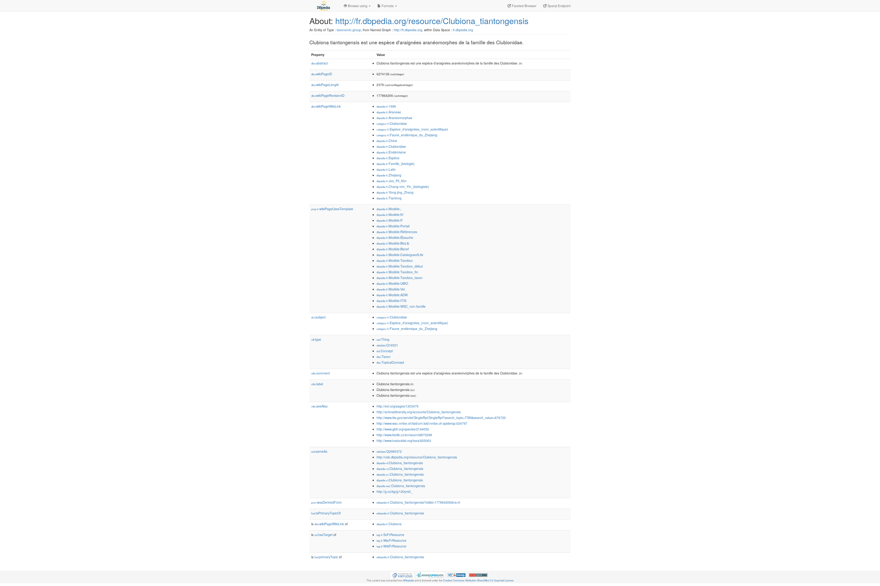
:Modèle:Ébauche (395, 237)
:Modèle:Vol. (391, 289)
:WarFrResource (391, 540)
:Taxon (383, 356)
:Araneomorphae (394, 117)
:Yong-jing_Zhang (395, 192)
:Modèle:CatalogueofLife (400, 254)
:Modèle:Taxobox (395, 260)
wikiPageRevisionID (327, 95)
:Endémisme (391, 152)
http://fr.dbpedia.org (408, 30)
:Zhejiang (389, 175)
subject (318, 317)
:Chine (387, 140)
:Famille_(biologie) (396, 163)
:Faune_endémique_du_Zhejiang (407, 135)
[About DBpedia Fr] (323, 5)
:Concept (385, 351)
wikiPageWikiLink (326, 106)
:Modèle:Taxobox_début (400, 266)
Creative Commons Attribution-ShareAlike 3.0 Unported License (478, 580)
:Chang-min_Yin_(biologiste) (403, 186)
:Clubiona (389, 524)
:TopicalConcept (390, 362)
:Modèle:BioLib (393, 243)
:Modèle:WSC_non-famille (401, 306)
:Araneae (389, 112)
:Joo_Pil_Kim (392, 181)
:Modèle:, (389, 208)
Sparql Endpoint (559, 5)
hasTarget (323, 534)
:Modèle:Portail (393, 226)
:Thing (383, 339)
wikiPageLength (325, 84)
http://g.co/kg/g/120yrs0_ (394, 491)
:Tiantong (389, 198)
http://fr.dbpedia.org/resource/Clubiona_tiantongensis (431, 20)
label (317, 384)
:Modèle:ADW (392, 295)
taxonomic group (349, 30)
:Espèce (388, 158)
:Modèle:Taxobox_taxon (400, 277)
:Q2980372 (389, 451)
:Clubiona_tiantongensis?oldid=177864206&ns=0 (418, 502)
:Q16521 (387, 345)
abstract (319, 63)
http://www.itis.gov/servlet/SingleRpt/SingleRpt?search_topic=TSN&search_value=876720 (441, 417)
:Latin (386, 169)
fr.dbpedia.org (463, 30)
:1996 (386, 106)
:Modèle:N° (390, 214)
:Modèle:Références (397, 231)
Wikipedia (408, 580)
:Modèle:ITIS (391, 300)
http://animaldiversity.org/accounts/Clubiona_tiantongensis (419, 412)
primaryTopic (326, 557)
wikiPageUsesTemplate (332, 208)
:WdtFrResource (391, 546)
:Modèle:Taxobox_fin (397, 272)
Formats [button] (388, 5)
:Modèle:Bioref (393, 249)
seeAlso (319, 406)
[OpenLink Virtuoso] (402, 575)
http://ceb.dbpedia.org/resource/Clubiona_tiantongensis (417, 457)
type (316, 339)
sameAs (319, 451)
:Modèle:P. (390, 220)
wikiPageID (321, 74)
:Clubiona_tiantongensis (400, 462)
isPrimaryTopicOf (326, 513)
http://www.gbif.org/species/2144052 (403, 429)
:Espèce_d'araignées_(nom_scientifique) (412, 129)
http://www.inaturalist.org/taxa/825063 (404, 440)
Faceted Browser (523, 5)
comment (320, 373)
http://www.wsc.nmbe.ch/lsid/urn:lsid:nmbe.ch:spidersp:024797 (422, 423)
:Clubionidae (392, 123)
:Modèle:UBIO (392, 283)
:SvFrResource (390, 534)
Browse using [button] (357, 5)
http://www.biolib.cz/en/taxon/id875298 (404, 435)
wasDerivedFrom (326, 502)
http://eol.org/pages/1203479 (397, 406)
